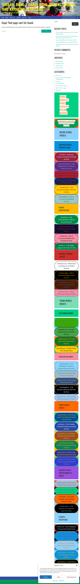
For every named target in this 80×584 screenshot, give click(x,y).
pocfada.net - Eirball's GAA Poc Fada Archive (66, 349)
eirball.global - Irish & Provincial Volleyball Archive (66, 199)
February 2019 (59, 68)
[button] (77, 565)
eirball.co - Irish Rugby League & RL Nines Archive (66, 246)
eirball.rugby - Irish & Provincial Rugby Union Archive (66, 275)
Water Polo (58, 90)
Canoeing (18, 17)
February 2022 (59, 61)
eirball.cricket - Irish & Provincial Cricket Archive (66, 293)
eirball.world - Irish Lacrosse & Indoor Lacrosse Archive (66, 189)
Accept (46, 577)
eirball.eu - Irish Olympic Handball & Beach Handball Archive (66, 426)
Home (3, 17)
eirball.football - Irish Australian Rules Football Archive (66, 229)
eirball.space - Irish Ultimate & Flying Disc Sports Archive (66, 508)
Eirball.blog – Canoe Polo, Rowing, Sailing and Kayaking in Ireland (39, 7)
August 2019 (59, 65)
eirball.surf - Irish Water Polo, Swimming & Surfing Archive (66, 545)
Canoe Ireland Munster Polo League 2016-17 (67, 42)
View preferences (71, 577)
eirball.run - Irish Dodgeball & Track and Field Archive (66, 528)
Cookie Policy (55, 580)
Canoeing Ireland (60, 83)
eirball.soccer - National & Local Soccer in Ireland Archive (66, 266)
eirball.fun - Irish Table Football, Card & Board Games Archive (66, 499)
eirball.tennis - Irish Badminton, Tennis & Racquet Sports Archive (66, 366)
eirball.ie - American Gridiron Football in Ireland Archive (66, 157)
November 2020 (60, 63)
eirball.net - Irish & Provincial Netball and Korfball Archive (66, 238)
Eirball (29, 17)
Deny (58, 577)
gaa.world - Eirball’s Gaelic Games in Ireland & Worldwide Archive (66, 322)
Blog (7, 17)
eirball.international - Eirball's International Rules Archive (66, 445)
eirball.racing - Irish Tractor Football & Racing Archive (66, 484)
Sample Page (61, 580)
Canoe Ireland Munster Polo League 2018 (66, 40)
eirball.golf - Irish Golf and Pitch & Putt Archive (66, 374)
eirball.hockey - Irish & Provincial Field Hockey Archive (66, 284)
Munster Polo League (61, 88)
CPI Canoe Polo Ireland (61, 85)
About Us (24, 17)
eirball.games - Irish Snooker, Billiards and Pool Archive (66, 389)
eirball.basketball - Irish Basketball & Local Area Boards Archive (66, 166)
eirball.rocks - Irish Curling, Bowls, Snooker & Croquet (66, 398)
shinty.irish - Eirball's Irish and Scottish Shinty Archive (66, 453)
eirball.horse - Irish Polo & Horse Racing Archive (66, 563)
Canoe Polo (12, 17)
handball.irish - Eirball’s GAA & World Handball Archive (66, 332)
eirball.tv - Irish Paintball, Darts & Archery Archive (66, 491)
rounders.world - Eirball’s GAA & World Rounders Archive (66, 341)
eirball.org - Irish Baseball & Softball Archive (66, 181)
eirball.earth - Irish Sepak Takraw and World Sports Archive (66, 436)
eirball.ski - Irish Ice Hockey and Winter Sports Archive (66, 174)
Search (56, 21)
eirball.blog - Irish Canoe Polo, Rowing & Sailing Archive (66, 554)
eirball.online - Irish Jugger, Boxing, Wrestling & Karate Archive (66, 536)
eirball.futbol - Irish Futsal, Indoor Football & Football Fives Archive (66, 417)
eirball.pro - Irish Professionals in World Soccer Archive (66, 219)
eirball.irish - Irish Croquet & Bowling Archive (66, 381)
